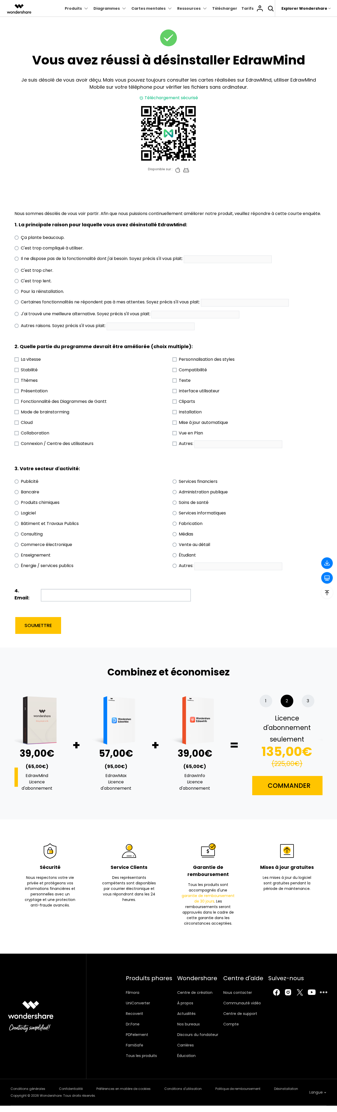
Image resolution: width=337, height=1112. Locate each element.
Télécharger (224, 8)
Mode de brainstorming (45, 412)
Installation (190, 412)
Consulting (32, 534)
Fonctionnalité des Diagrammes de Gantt (64, 401)
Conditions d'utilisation (183, 1088)
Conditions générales (28, 1088)
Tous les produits (141, 1055)
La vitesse (31, 359)
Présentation (34, 391)
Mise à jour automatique (203, 422)
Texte (185, 380)
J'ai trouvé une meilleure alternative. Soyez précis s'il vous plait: (85, 314)
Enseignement (36, 555)
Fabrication (190, 523)
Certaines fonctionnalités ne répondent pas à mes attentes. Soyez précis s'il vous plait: (110, 302)
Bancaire (30, 492)
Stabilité (29, 370)
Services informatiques (202, 513)
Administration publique (203, 492)
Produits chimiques (40, 502)
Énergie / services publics (47, 566)
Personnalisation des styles (207, 359)
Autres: (186, 443)
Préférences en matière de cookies (123, 1088)
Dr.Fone (133, 1024)
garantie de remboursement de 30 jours (208, 898)
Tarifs (247, 8)
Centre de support (240, 1013)
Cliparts (187, 401)
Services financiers (198, 481)
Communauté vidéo (242, 1003)
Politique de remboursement (237, 1088)
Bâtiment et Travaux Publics (50, 523)
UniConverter (138, 1003)
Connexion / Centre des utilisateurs (57, 443)
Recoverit (134, 1013)
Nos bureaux (188, 1024)
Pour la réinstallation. (42, 291)
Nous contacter (237, 992)
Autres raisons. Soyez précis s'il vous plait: (63, 326)
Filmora (132, 992)
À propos (185, 1003)
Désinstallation (286, 1088)
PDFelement (137, 1034)
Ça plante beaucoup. (43, 237)
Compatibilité (193, 370)
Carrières (185, 1045)
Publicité (29, 481)
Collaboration (35, 433)
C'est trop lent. (36, 281)
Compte (231, 1024)
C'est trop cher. (37, 270)
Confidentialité (71, 1088)
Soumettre (38, 625)
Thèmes (29, 380)
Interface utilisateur (199, 391)
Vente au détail (194, 545)
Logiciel (28, 513)
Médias (186, 534)
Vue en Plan (191, 433)
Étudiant (187, 555)
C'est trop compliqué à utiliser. (52, 248)
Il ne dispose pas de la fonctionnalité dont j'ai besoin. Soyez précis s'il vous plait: (102, 259)
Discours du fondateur (197, 1034)
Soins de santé (194, 502)
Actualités (186, 1013)
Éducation (186, 1055)
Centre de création (194, 992)
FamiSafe (134, 1045)
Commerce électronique (46, 545)
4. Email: (21, 594)
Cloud (27, 422)
